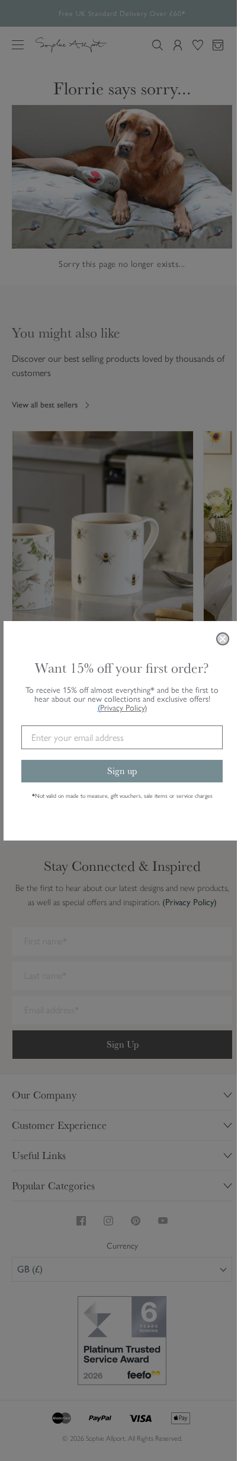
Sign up (122, 771)
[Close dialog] (223, 639)
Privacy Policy (123, 708)
